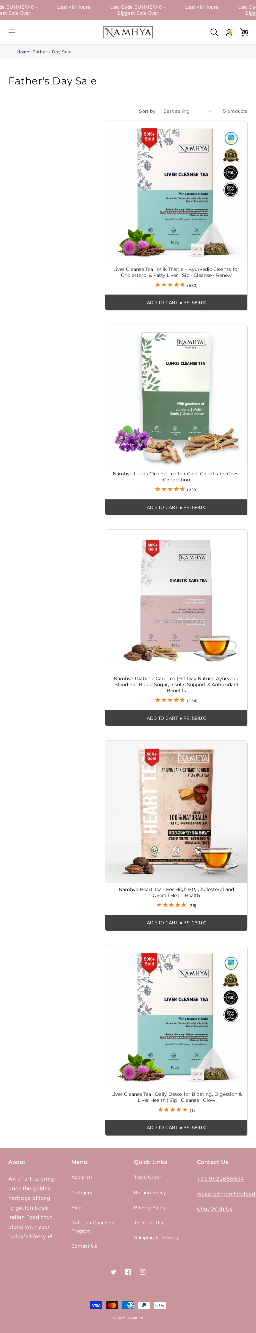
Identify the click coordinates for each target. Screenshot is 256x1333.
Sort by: (147, 111)
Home (23, 51)
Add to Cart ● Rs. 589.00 (176, 303)
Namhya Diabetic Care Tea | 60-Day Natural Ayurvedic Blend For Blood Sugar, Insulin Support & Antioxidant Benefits (176, 685)
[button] (11, 32)
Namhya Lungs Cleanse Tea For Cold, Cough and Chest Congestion (176, 477)
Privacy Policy (150, 1208)
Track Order (147, 1177)
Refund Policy (150, 1193)
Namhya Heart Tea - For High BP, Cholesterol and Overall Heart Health (176, 892)
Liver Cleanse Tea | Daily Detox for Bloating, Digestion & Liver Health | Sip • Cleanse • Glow (176, 1097)
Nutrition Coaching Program (93, 1227)
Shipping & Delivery (156, 1238)
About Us (82, 1177)
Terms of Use (149, 1223)
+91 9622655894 (220, 1178)
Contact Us (84, 1246)
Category (82, 1193)
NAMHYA (135, 1318)
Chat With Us (215, 1208)
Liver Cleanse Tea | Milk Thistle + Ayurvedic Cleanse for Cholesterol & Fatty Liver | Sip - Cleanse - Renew (176, 272)
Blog (76, 1208)
